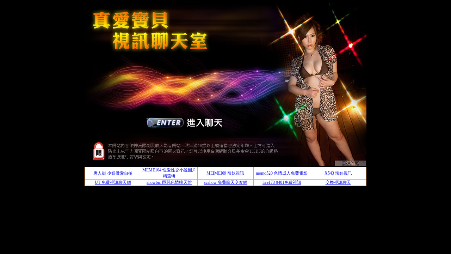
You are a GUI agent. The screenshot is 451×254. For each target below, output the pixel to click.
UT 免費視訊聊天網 (113, 182)
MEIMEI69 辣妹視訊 (225, 173)
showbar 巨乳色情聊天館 (169, 182)
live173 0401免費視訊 (281, 182)
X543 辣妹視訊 (338, 173)
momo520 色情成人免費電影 (282, 173)
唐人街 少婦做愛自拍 (112, 173)
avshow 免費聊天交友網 (225, 182)
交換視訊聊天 (338, 182)
